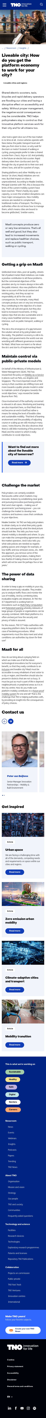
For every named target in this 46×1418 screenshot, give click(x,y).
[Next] (10, 721)
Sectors (13, 1102)
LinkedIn (9, 1408)
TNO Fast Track (14, 1284)
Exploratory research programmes (23, 1247)
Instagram (28, 1408)
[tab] (2, 795)
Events (11, 1132)
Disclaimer (11, 1380)
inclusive (6, 669)
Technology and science (17, 1224)
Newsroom (10, 1121)
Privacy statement (15, 1366)
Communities (14, 1210)
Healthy (13, 1080)
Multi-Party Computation (31, 605)
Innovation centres (16, 1296)
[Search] (41, 4)
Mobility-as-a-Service (34, 375)
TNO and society (15, 1204)
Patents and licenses (17, 1253)
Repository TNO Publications (20, 1259)
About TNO (11, 1176)
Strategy (12, 1193)
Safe (11, 1087)
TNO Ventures (14, 1290)
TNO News (12, 1167)
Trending (12, 1161)
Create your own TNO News (24, 1330)
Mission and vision (16, 1187)
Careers (13, 1110)
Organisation (14, 1181)
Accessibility (13, 1373)
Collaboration (12, 1267)
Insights (11, 1144)
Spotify (34, 1408)
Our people (13, 1198)
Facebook (15, 1408)
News (10, 1127)
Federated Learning (14, 608)
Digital (12, 1095)
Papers (11, 1155)
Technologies (14, 1242)
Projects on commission (19, 1273)
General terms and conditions (20, 1386)
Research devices (16, 1236)
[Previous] (4, 721)
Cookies (10, 1360)
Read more (17, 463)
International (14, 1302)
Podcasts (12, 1150)
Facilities (12, 1230)
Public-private (14, 1279)
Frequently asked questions (20, 1216)
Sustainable (15, 1072)
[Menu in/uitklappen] (4, 5)
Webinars (12, 1138)
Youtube (22, 1408)
